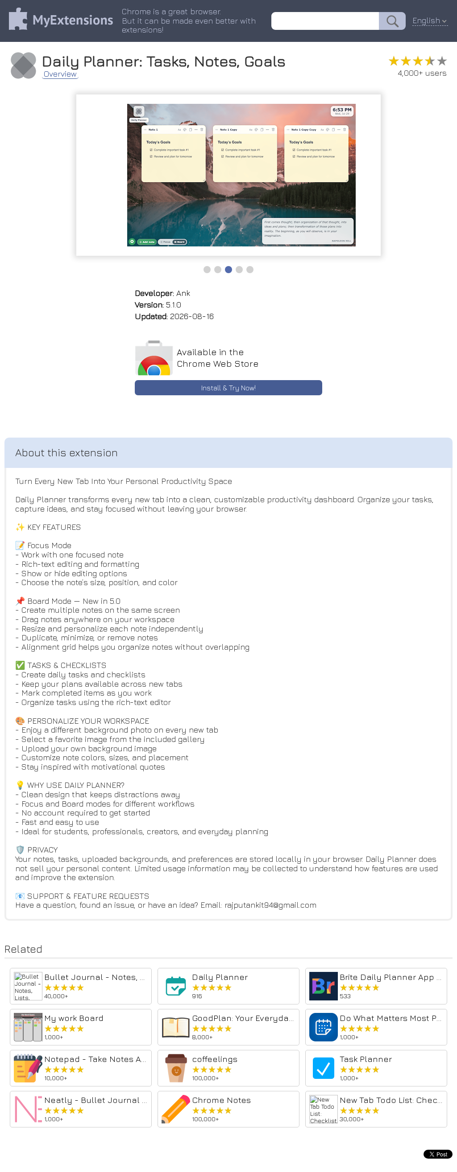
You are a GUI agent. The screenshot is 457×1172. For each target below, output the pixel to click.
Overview (60, 74)
